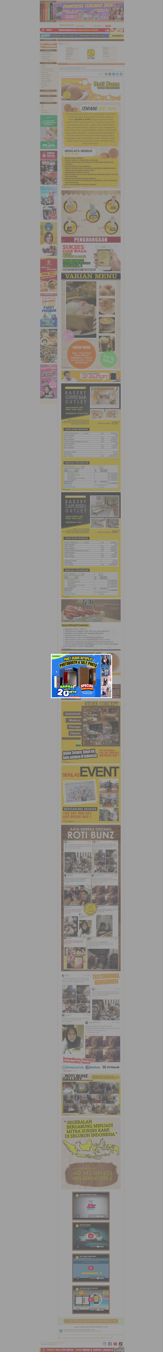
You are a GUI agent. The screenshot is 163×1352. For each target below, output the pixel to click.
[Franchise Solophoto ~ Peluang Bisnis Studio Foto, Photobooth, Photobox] (81, 696)
